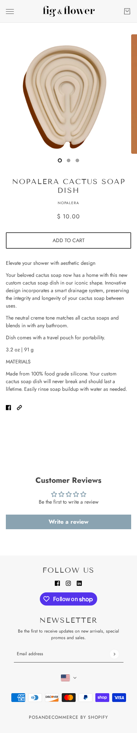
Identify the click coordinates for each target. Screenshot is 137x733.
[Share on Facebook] (8, 407)
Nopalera (68, 203)
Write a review (68, 522)
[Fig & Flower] (69, 11)
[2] (77, 160)
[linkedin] (79, 582)
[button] (19, 407)
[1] (68, 160)
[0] (60, 160)
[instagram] (68, 582)
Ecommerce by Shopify (78, 717)
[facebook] (57, 582)
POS (33, 717)
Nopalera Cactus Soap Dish (68, 186)
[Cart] (127, 11)
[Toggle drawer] (10, 11)
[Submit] (114, 654)
